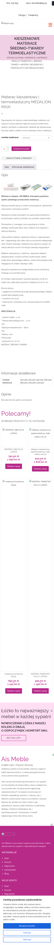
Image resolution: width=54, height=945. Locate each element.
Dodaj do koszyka (21, 149)
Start (6, 858)
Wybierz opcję (13, 466)
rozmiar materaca (10, 137)
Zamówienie (10, 870)
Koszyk (7, 862)
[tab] (7, 167)
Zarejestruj (33, 15)
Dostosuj (27, 933)
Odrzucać (27, 940)
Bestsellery (14, 738)
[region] (27, 920)
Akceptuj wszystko (27, 926)
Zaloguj (21, 15)
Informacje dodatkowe (23, 167)
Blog (6, 873)
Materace (30, 58)
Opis (7, 167)
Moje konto (9, 866)
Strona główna (15, 58)
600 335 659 (12, 3)
